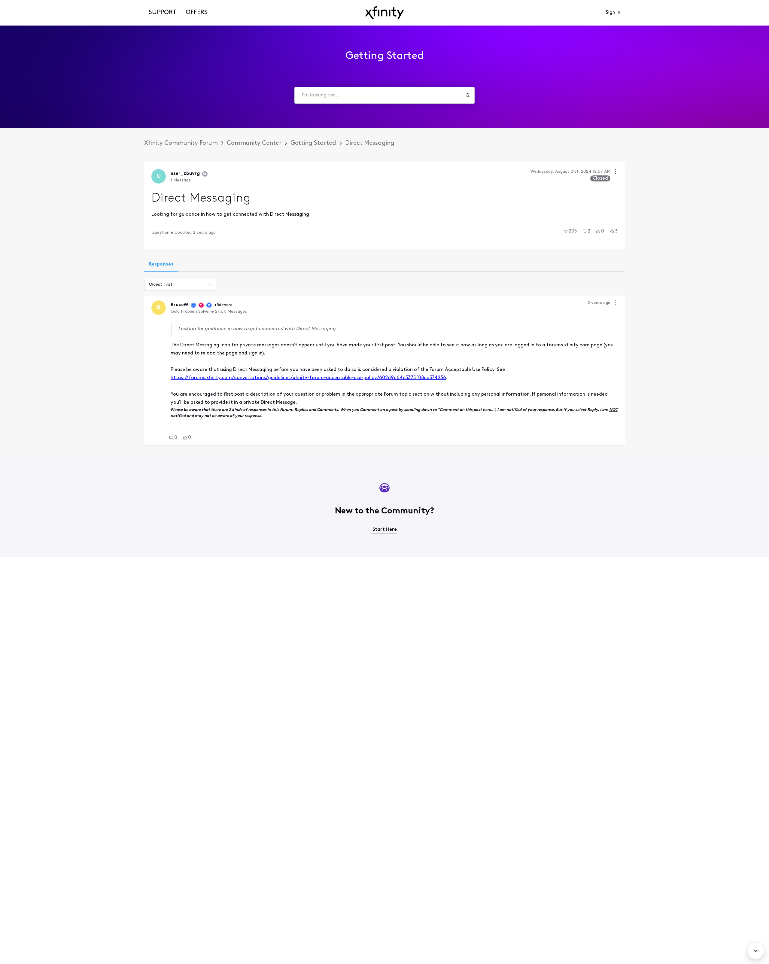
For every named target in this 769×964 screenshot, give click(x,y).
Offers (197, 13)
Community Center (254, 143)
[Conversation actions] (615, 172)
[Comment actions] (615, 303)
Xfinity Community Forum (181, 143)
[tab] (161, 265)
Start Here (384, 529)
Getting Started (313, 143)
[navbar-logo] (384, 13)
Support (162, 13)
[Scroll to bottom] (755, 950)
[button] (570, 231)
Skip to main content (26, 4)
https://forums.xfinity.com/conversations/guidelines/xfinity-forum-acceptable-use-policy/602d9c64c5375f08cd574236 (308, 378)
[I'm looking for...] (468, 95)
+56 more (223, 305)
